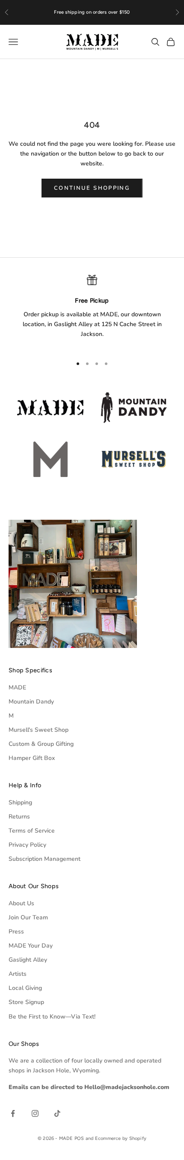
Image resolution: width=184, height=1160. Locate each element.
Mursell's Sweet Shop (38, 730)
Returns (19, 817)
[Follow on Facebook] (13, 1113)
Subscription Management (44, 859)
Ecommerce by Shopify (120, 1138)
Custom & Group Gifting (41, 744)
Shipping (20, 802)
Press (16, 931)
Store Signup (26, 1002)
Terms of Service (32, 831)
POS (79, 1138)
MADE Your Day (31, 946)
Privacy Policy (27, 845)
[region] (92, 312)
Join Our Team (28, 917)
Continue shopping (92, 188)
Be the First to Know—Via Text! (52, 1017)
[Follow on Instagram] (35, 1113)
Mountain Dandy (31, 702)
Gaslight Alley (28, 960)
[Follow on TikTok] (57, 1113)
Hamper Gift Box (32, 758)
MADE (17, 687)
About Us (21, 903)
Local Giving (25, 988)
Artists (18, 974)
